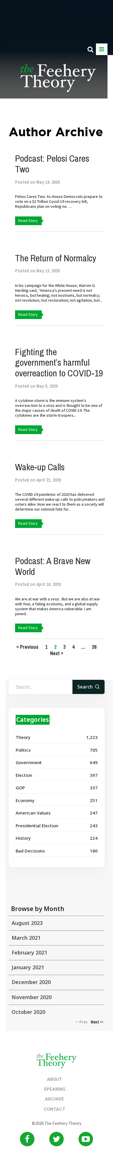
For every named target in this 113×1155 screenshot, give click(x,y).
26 (94, 647)
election (24, 775)
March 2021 (26, 937)
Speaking (54, 1089)
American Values (33, 813)
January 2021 (28, 967)
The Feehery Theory (58, 81)
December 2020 (31, 982)
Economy (25, 800)
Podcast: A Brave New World (52, 566)
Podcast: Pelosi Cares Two (52, 163)
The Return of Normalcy (55, 258)
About (54, 1079)
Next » (56, 653)
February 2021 (29, 952)
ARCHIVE (54, 1099)
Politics (23, 750)
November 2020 (32, 997)
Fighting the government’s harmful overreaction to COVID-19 (59, 363)
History (23, 838)
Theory (23, 737)
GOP (20, 787)
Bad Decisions (30, 851)
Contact (54, 1109)
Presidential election (37, 825)
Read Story (28, 220)
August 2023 (27, 922)
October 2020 (28, 1011)
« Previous (28, 647)
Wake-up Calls (40, 467)
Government (29, 762)
